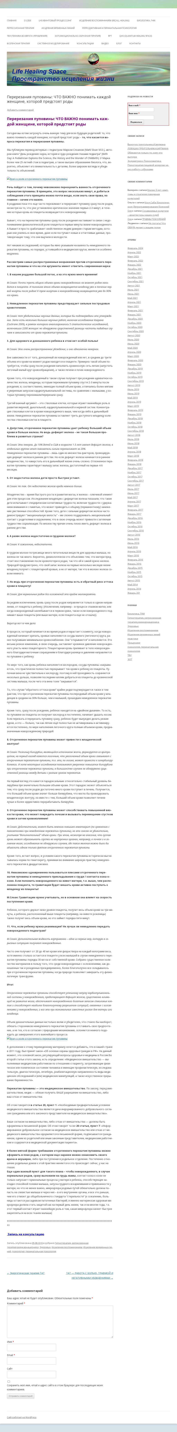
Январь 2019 (134, 414)
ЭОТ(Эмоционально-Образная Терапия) (78, 35)
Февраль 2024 (135, 248)
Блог (119, 43)
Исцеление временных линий (144, 634)
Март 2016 (133, 555)
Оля (130, 210)
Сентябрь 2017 (136, 480)
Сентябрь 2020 (136, 331)
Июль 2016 (133, 538)
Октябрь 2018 (135, 426)
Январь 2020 (134, 364)
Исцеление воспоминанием (67, 1247)
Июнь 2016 (133, 543)
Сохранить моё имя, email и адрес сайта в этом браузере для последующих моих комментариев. (55, 1387)
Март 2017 (133, 505)
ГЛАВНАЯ (11, 20)
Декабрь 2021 (135, 268)
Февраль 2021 (135, 310)
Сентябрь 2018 (136, 430)
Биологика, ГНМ (136, 613)
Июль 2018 (133, 439)
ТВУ (130, 655)
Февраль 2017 (135, 509)
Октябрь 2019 (135, 376)
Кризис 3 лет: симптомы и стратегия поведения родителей (148, 194)
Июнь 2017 (133, 493)
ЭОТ (130, 659)
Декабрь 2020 (135, 318)
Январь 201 (134, 592)
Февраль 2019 (135, 410)
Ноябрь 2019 (134, 372)
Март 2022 (133, 256)
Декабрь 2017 (135, 468)
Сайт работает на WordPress (21, 1417)
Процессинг (134, 642)
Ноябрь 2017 (134, 472)
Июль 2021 (133, 289)
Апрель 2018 (134, 451)
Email (11, 1355)
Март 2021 (133, 306)
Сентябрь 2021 (136, 281)
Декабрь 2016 (135, 518)
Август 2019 (134, 385)
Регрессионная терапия (20, 28)
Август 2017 (134, 484)
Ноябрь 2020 (134, 322)
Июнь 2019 (133, 393)
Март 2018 (133, 455)
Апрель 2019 (134, 401)
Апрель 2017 (134, 501)
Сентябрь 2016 (136, 530)
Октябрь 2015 (135, 576)
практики (133, 638)
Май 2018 (133, 447)
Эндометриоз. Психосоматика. (144, 160)
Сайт (10, 1368)
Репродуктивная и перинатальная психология (109, 28)
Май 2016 (133, 547)
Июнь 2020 (133, 343)
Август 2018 (134, 435)
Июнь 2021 (133, 293)
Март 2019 (133, 406)
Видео (105, 43)
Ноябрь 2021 (134, 273)
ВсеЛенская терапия (18, 43)
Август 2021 (134, 285)
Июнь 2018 (133, 443)
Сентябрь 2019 (136, 381)
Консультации (85, 43)
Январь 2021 (134, 314)
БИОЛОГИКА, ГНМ (146, 20)
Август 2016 (134, 534)
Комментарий (16, 1303)
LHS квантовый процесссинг (55, 20)
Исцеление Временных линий (58, 28)
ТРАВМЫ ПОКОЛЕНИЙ (154, 219)
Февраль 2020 (135, 360)
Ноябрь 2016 (134, 522)
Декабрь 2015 (135, 568)
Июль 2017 (133, 489)
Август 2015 (134, 580)
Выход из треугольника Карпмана (146, 144)
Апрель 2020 (134, 352)
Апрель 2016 (134, 551)
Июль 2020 (133, 339)
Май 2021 (133, 298)
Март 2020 (133, 356)
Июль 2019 (133, 389)
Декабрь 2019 (135, 368)
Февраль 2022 (135, 260)
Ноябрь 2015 (134, 572)
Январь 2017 (134, 514)
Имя (10, 1341)
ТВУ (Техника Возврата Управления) (27, 35)
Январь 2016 (134, 563)
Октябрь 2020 (135, 327)
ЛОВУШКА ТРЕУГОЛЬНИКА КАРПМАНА (148, 148)
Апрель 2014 (134, 588)
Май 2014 (133, 584)
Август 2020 (134, 335)
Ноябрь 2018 (134, 422)
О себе (27, 20)
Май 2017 (133, 497)
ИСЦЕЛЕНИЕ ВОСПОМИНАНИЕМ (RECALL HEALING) (104, 20)
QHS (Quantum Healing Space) (135, 35)
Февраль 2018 (135, 460)
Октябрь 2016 (135, 526)
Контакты (135, 43)
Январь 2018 (134, 464)
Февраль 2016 (135, 559)
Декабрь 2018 (135, 418)
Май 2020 (133, 347)
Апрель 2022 (134, 252)
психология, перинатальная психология (34, 1251)
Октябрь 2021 (135, 277)
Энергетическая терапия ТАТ (26, 1273)
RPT (110, 35)
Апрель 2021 (134, 302)
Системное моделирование (53, 43)
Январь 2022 (134, 264)
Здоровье (45, 1247)
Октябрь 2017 (135, 476)
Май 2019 (133, 397)
